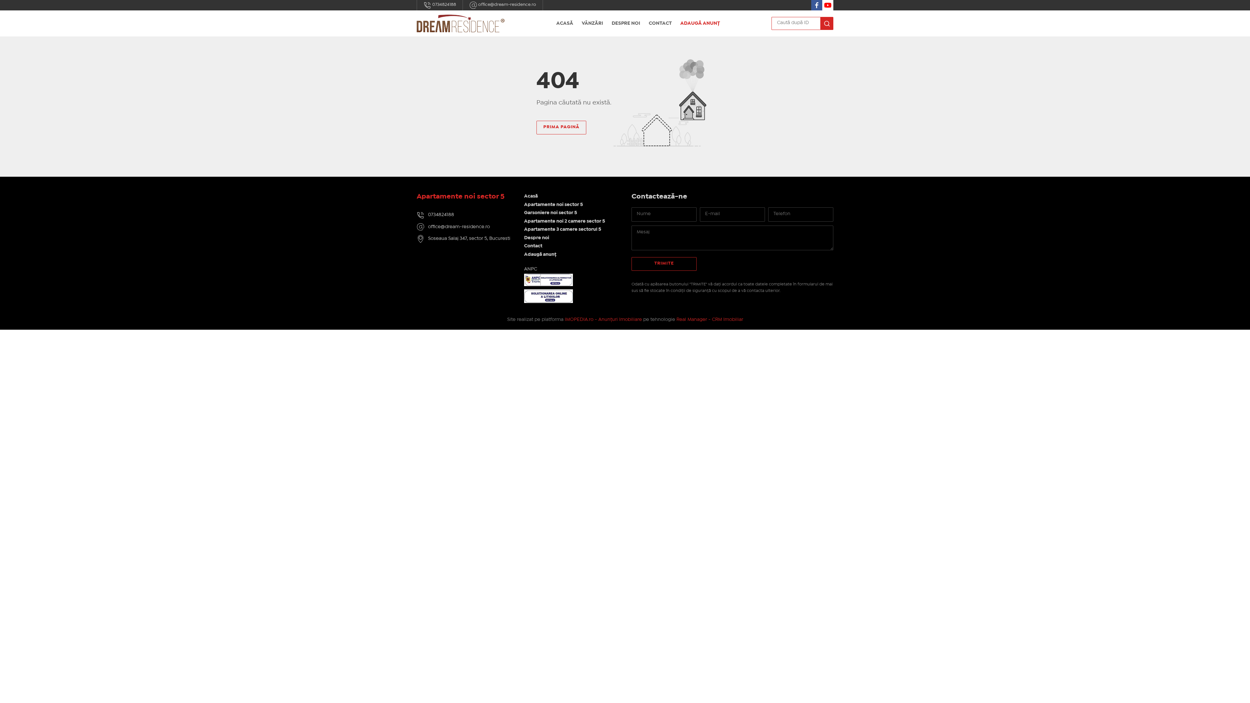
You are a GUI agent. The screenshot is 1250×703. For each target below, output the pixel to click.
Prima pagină (561, 127)
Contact (660, 23)
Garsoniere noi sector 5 (550, 213)
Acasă (564, 23)
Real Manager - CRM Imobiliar (709, 320)
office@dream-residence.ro (506, 5)
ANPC (530, 269)
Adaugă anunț (700, 23)
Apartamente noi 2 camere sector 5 (564, 221)
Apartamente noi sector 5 (553, 205)
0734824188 (443, 5)
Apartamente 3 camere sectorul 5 (562, 229)
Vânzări (592, 23)
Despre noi (626, 23)
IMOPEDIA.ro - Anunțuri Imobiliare (603, 320)
